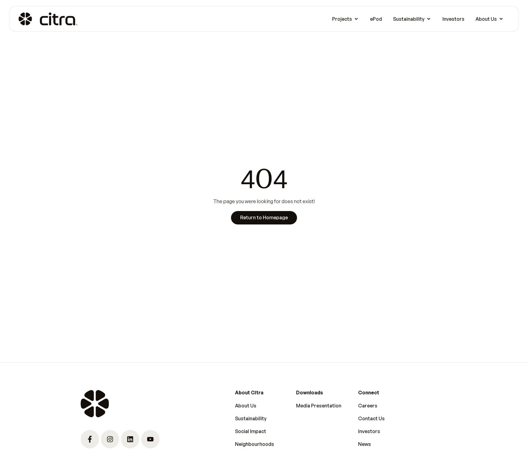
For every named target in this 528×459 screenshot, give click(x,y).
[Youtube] (150, 439)
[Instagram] (110, 439)
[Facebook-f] (90, 439)
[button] (346, 19)
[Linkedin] (130, 439)
